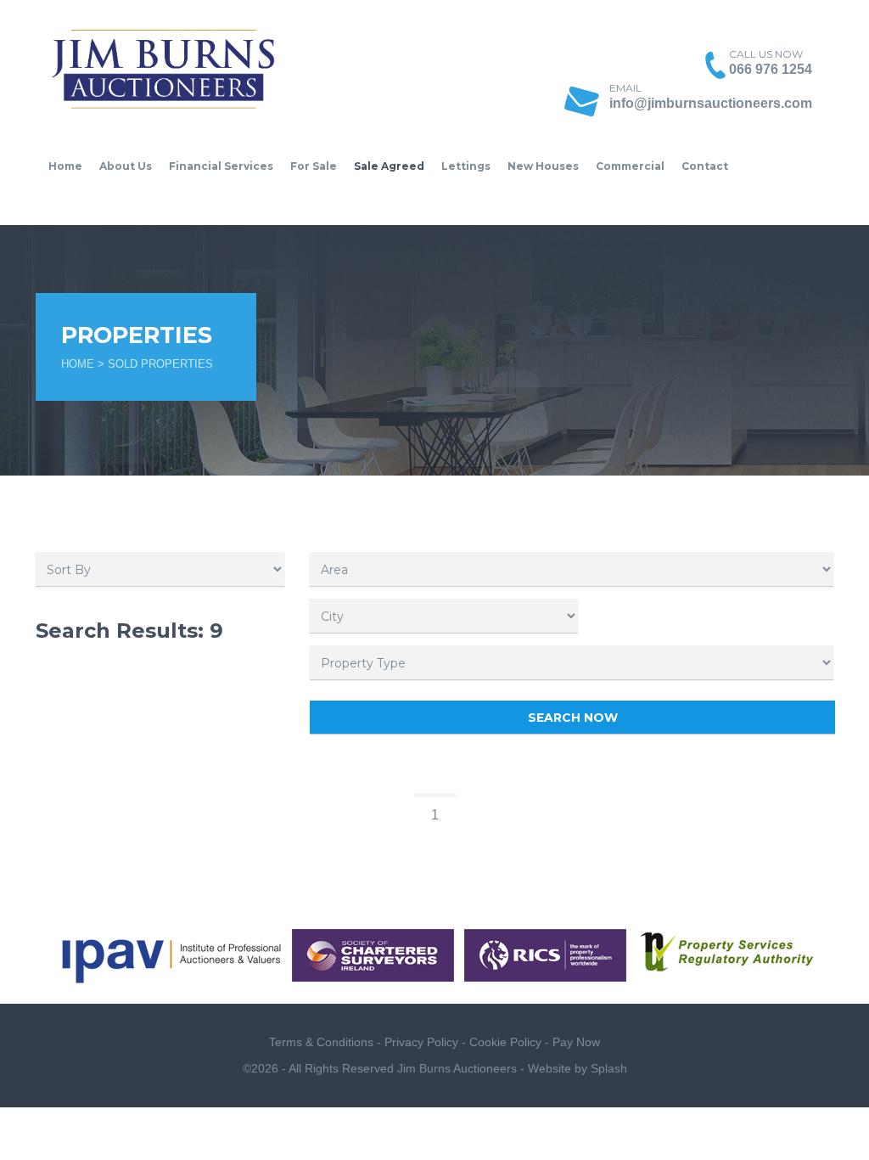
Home (65, 166)
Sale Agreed (389, 166)
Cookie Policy (505, 1042)
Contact (704, 166)
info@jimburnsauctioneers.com (710, 103)
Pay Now (576, 1042)
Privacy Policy (421, 1042)
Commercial (630, 166)
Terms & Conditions (321, 1042)
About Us (125, 166)
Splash (609, 1068)
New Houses (543, 166)
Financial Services (221, 166)
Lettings (466, 166)
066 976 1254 (770, 69)
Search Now (573, 717)
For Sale (313, 166)
